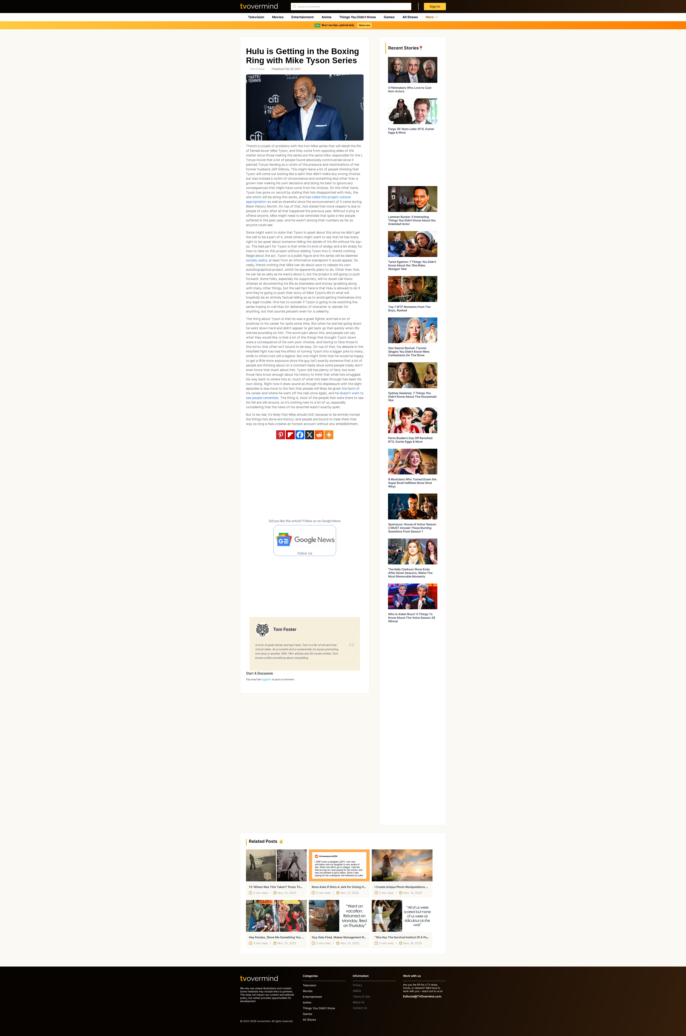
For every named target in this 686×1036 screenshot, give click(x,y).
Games (389, 17)
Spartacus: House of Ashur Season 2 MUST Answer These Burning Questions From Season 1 (412, 527)
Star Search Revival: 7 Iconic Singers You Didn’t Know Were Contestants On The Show (408, 351)
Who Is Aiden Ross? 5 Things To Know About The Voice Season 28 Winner (411, 617)
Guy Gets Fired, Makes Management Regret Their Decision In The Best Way (363, 937)
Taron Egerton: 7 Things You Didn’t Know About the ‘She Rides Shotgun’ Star (412, 265)
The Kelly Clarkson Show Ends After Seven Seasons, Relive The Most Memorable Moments (410, 572)
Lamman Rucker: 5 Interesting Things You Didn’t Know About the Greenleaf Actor (412, 220)
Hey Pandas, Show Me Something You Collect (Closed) (286, 937)
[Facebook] (299, 434)
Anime (327, 17)
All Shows (410, 17)
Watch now (364, 25)
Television (256, 17)
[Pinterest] (280, 434)
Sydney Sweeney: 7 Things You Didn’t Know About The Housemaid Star (412, 396)
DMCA (357, 991)
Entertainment (302, 17)
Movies (278, 17)
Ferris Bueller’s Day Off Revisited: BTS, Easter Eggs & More (410, 439)
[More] (328, 434)
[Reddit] (319, 434)
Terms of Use (361, 996)
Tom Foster (257, 69)
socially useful (256, 260)
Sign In (435, 6)
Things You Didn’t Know (357, 17)
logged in (266, 679)
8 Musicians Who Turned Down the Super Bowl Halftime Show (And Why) (412, 482)
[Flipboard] (290, 434)
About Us (358, 1002)
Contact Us (360, 1008)
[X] (309, 434)
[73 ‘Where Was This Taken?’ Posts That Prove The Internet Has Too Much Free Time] (276, 865)
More (430, 17)
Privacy (357, 985)
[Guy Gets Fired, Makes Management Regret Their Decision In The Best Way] (339, 916)
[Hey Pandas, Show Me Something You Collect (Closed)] (276, 916)
